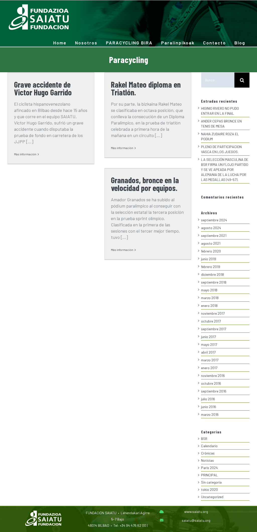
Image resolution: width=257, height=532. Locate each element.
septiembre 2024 (214, 220)
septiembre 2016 (213, 391)
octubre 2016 (211, 383)
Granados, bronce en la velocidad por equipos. (145, 184)
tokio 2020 (209, 489)
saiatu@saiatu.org (196, 520)
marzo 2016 (210, 414)
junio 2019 (208, 259)
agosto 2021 (210, 243)
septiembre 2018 (213, 282)
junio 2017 (208, 337)
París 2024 (209, 468)
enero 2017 (209, 368)
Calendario (209, 446)
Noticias (207, 460)
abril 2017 (208, 352)
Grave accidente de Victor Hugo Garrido (43, 88)
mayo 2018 (209, 290)
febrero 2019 (210, 266)
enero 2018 (209, 305)
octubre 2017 (211, 321)
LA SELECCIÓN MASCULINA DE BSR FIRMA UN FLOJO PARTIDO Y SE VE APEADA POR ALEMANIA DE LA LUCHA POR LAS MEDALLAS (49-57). (224, 169)
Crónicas (208, 453)
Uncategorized (212, 497)
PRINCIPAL (209, 475)
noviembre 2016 (213, 375)
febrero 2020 (211, 251)
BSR (204, 438)
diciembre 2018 (212, 274)
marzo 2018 (210, 298)
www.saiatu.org (196, 511)
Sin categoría (211, 482)
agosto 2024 (211, 228)
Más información (25, 154)
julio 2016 (208, 399)
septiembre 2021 (213, 235)
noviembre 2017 (213, 313)
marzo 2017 (209, 360)
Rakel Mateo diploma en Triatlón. (146, 88)
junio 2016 (208, 407)
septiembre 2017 (213, 329)
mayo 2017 (209, 344)
